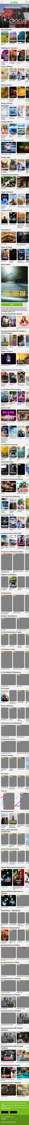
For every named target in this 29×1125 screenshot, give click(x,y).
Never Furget (19, 686)
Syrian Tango (20, 787)
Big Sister (19, 80)
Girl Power (5, 688)
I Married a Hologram (19, 646)
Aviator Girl (19, 437)
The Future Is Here (8, 649)
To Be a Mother (7, 66)
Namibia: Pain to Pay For (20, 62)
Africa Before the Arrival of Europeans (4, 63)
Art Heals (4, 774)
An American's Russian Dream (4, 172)
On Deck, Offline (20, 769)
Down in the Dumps (3, 459)
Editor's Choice (7, 351)
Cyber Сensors (4, 475)
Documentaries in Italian (10, 945)
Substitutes (11, 646)
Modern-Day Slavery (9, 616)
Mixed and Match (12, 924)
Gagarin (10, 719)
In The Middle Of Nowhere (11, 672)
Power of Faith (6, 210)
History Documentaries (10, 849)
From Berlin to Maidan (21, 1096)
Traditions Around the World (12, 479)
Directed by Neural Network (20, 262)
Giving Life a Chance (3, 81)
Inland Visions (12, 43)
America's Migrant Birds (5, 548)
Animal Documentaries (10, 175)
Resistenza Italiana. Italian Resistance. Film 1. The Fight (18, 888)
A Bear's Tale (20, 346)
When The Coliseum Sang (20, 925)
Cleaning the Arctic (17, 612)
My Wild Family (20, 188)
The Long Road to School (20, 826)
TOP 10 (3, 791)
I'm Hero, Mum (12, 80)
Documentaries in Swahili (11, 978)
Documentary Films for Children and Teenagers (13, 332)
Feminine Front (4, 1008)
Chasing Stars (4, 719)
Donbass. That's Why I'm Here (23, 1043)
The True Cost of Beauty (10, 496)
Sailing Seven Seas (20, 737)
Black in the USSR (4, 862)
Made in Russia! (7, 192)
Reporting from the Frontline (12, 370)
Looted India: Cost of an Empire (13, 62)
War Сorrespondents (20, 384)
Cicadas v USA (12, 547)
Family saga (5, 157)
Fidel (27, 43)
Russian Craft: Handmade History (4, 207)
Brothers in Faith (4, 224)
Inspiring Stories (7, 811)
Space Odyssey (7, 706)
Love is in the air (7, 515)
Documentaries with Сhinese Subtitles (12, 1047)
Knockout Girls (20, 702)
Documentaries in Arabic (10, 1065)
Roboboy (11, 346)
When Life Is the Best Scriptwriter (9, 831)
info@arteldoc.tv (8, 1108)
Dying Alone (3, 646)
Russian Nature (7, 122)
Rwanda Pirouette (4, 787)
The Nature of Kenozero (20, 136)
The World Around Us (9, 445)
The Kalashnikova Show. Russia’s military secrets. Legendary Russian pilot (4, 440)
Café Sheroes (4, 845)
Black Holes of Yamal (12, 459)
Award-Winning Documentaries (13, 867)
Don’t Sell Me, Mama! (12, 846)
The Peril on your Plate (5, 365)
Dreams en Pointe (4, 528)
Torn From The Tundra (5, 992)
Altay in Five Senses (11, 136)
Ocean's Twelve (7, 755)
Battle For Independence (10, 928)
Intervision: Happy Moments (21, 404)
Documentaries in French (10, 995)
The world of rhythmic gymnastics (8, 421)
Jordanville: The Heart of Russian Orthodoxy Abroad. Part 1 (20, 226)
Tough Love (19, 941)
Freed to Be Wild (4, 686)
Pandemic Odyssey (11, 770)
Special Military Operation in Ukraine (12, 892)
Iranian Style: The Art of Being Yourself (12, 511)
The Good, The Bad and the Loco (12, 703)
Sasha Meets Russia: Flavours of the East (5, 572)
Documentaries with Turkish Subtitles (12, 1029)
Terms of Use (3, 1118)
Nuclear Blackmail (21, 98)
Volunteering (6, 593)
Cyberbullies (11, 475)
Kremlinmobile (12, 205)
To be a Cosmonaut (19, 720)
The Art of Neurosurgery (12, 118)
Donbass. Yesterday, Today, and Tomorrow (7, 1080)
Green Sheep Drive (3, 44)
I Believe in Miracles (8, 575)
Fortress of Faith (12, 224)
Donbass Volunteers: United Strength (5, 613)
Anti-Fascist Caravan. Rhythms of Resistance (8, 959)
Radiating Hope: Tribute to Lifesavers (4, 118)
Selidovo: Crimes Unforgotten (23, 959)
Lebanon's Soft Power (12, 404)
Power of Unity (4, 243)
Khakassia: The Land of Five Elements (4, 136)
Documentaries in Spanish (11, 1083)
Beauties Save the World (21, 459)
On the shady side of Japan (11, 632)
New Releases (6, 30)
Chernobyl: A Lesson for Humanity (11, 100)
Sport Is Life (5, 408)
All (27, 29)
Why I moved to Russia (21, 154)
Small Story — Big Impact (10, 910)
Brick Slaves (3, 629)
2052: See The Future (5, 668)
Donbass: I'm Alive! (20, 907)
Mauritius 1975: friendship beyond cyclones (4, 404)
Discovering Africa (8, 739)
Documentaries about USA (11, 533)
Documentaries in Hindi (10, 962)
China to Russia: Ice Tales (6, 154)
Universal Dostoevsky (21, 365)
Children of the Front (12, 942)
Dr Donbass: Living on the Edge (7, 1061)
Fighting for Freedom (9, 48)
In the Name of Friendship (11, 389)
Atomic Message (4, 98)
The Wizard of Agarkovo (20, 589)
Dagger (2, 493)
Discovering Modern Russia (11, 314)
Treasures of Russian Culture (12, 552)
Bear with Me (3, 188)
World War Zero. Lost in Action (12, 863)
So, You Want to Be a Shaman (4, 589)
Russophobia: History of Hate (7, 1024)
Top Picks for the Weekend (11, 723)
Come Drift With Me (5, 737)
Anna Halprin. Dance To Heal (12, 788)
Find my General (20, 862)
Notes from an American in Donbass (4, 385)
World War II (5, 230)
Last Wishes (19, 1079)
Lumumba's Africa (21, 43)
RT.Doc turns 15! (7, 140)
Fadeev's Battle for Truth (12, 384)
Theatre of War (4, 1096)
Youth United (3, 261)
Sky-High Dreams (13, 437)
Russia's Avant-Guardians (22, 493)
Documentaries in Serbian (11, 1011)
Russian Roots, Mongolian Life (18, 572)
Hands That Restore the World (21, 206)
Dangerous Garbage (21, 1008)
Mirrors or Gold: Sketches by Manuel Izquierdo (4, 348)
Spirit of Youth (6, 247)
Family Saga (11, 171)
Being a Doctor (6, 103)
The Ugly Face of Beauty (21, 629)
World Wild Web (7, 462)
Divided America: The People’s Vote (21, 548)
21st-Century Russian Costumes (3, 511)
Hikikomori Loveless (11, 262)
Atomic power (6, 85)
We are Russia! (4, 327)
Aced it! (4, 424)
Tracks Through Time (4, 925)
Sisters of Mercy (20, 117)
